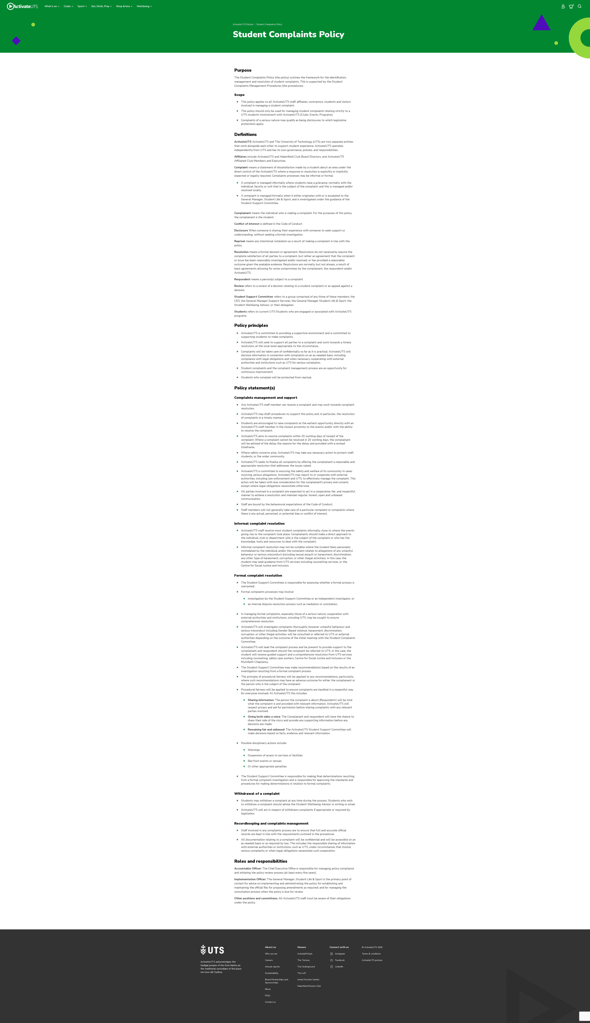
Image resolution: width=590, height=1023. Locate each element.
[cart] (571, 6)
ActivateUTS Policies (243, 24)
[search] (579, 6)
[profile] (563, 6)
